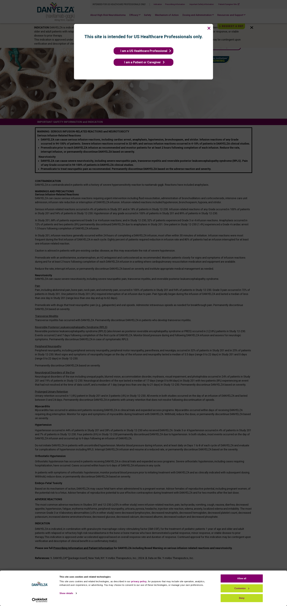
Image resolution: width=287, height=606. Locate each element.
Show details (66, 593)
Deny (241, 598)
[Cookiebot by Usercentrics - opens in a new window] (40, 600)
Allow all (241, 578)
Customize (240, 588)
